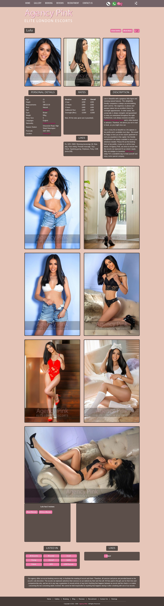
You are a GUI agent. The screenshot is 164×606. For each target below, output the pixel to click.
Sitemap (114, 599)
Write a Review (45, 512)
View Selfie (116, 31)
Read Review (31, 512)
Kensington (47, 133)
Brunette (46, 110)
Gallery (37, 3)
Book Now (127, 31)
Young (33, 560)
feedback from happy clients (114, 120)
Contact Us (88, 3)
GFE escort (129, 151)
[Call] (108, 4)
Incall (69, 556)
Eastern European (49, 123)
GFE (51, 564)
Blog (73, 599)
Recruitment (73, 3)
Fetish (34, 564)
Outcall (51, 560)
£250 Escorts (68, 564)
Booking (49, 3)
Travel (107, 556)
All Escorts (34, 556)
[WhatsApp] (114, 4)
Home (27, 3)
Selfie (69, 560)
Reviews (60, 3)
